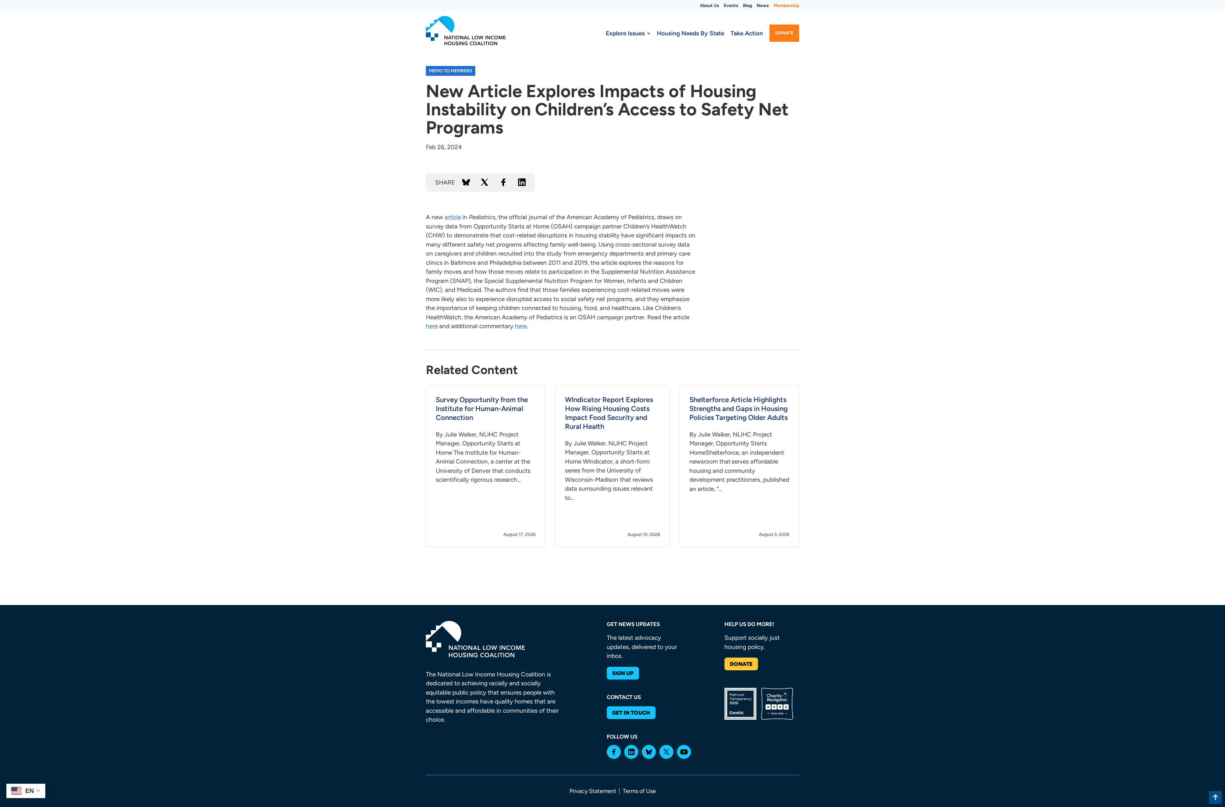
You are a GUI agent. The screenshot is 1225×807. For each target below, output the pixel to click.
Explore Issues (625, 33)
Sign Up (623, 673)
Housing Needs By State (690, 33)
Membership (786, 5)
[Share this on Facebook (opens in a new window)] (503, 182)
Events (731, 5)
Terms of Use (639, 791)
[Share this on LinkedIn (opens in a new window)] (522, 182)
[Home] (466, 30)
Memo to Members (450, 71)
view (486, 466)
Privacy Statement (592, 791)
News (763, 5)
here (432, 326)
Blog (747, 5)
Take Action (747, 33)
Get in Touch (631, 713)
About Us (709, 5)
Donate (784, 33)
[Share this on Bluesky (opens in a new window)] (466, 182)
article (453, 217)
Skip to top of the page (1215, 797)
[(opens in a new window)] (614, 752)
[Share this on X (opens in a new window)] (484, 182)
